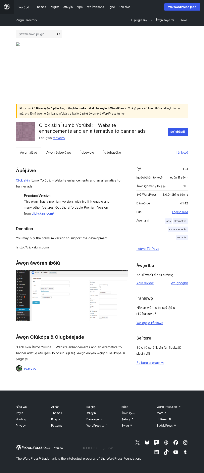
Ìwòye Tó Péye (147, 249)
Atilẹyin (91, 413)
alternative (180, 221)
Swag (127, 425)
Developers (94, 419)
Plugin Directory (26, 20)
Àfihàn (55, 406)
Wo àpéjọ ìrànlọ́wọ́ (149, 323)
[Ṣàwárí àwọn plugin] (58, 34)
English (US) (180, 212)
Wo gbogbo (179, 283)
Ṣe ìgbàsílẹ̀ (177, 131)
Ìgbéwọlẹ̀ (87, 152)
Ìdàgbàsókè (112, 152)
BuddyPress (166, 425)
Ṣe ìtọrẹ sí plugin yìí (150, 363)
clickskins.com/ (43, 213)
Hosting (21, 419)
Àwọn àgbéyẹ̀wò (58, 152)
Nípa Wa (21, 406)
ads (168, 221)
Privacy (21, 425)
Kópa (125, 406)
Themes (56, 413)
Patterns (56, 425)
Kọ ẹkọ (90, 406)
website (181, 237)
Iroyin (19, 413)
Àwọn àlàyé (28, 152)
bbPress (164, 419)
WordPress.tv (97, 425)
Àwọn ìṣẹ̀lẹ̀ (128, 413)
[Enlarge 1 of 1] (123, 275)
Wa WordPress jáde (182, 7)
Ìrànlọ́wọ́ (182, 152)
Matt (161, 413)
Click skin (23, 180)
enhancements (177, 229)
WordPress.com (169, 406)
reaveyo (59, 138)
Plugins (56, 419)
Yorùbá (58, 447)
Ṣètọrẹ (128, 419)
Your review (145, 283)
